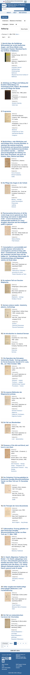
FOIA (3, 666)
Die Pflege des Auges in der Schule (15, 183)
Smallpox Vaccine (16, 299)
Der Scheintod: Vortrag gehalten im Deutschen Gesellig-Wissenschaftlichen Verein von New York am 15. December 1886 (15, 480)
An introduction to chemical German (16, 333)
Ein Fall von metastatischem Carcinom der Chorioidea (12, 616)
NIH (12, 673)
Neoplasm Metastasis (17, 639)
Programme (7, 111)
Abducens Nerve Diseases (19, 607)
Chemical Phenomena (18, 325)
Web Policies (5, 664)
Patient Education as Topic (19, 274)
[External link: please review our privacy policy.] (3, 658)
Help (14, 12)
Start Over (4, 17)
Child (13, 580)
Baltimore (14, 73)
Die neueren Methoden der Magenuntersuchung (11, 393)
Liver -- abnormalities (17, 439)
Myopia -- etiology (16, 199)
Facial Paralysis (16, 605)
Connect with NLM (6, 655)
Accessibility (19, 666)
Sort (3, 37)
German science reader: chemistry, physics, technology (14, 306)
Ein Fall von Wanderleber (12, 422)
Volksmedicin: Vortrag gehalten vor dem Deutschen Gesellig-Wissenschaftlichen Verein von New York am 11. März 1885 (14, 531)
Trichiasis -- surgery (17, 382)
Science (14, 323)
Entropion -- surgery (17, 380)
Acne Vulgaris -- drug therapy (20, 522)
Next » (17, 34)
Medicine (14, 129)
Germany (14, 352)
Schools (14, 207)
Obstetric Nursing (16, 103)
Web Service (23, 12)
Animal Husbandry (16, 175)
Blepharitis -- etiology (17, 297)
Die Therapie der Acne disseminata (15, 506)
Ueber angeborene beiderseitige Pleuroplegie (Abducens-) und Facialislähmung (13, 588)
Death (13, 499)
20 (9, 37)
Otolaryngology (16, 71)
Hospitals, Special (16, 67)
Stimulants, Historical (18, 578)
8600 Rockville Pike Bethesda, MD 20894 (21, 657)
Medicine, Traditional (17, 551)
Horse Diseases (15, 173)
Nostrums (14, 471)
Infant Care (15, 105)
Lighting (14, 205)
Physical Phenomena (17, 327)
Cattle (13, 176)
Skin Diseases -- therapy (18, 463)
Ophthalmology (16, 69)
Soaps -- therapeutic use (18, 465)
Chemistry (14, 350)
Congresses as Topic (17, 131)
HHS (15, 673)
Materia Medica (16, 239)
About (9, 12)
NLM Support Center (21, 664)
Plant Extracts (15, 241)
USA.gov (19, 673)
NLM (9, 673)
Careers (18, 667)
